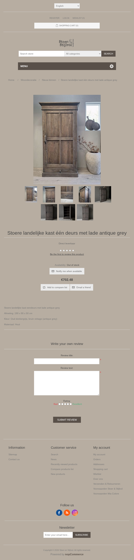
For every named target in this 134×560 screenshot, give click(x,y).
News (54, 459)
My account (99, 454)
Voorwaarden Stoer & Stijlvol (108, 488)
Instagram (75, 513)
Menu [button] (24, 66)
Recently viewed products (64, 464)
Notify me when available (69, 271)
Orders (96, 459)
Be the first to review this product (67, 254)
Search (108, 53)
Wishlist (97, 474)
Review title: (67, 355)
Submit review (67, 419)
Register (54, 18)
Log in (66, 18)
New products (58, 474)
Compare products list (62, 469)
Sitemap (12, 454)
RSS (67, 513)
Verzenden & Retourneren (106, 483)
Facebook (59, 513)
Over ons (98, 479)
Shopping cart (100, 469)
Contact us (14, 459)
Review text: (67, 368)
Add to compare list (57, 287)
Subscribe (81, 535)
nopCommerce (74, 554)
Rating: (67, 401)
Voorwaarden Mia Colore (106, 493)
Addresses (98, 464)
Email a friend (83, 287)
